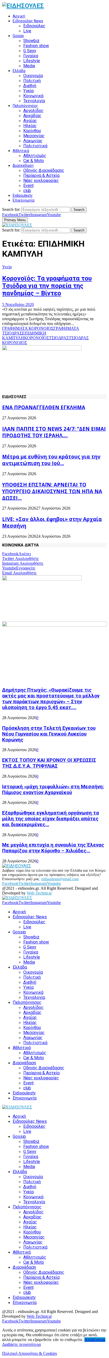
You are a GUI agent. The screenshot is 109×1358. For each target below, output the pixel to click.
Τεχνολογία (34, 100)
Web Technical (39, 893)
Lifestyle (31, 60)
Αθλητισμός (34, 155)
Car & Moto (33, 160)
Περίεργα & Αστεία (41, 175)
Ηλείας (30, 125)
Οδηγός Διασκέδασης (43, 170)
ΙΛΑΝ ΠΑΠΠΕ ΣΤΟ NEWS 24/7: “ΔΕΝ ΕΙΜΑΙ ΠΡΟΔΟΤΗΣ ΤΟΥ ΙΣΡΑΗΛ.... (54, 432)
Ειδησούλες (34, 25)
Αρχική (19, 16)
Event (28, 185)
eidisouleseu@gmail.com (60, 879)
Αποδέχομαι (94, 1339)
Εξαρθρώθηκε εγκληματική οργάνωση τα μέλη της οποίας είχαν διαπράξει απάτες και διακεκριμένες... (50, 818)
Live (27, 30)
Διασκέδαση (23, 165)
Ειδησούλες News (28, 21)
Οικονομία (33, 75)
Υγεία (28, 90)
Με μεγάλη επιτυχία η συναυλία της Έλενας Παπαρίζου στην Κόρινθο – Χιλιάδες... (53, 848)
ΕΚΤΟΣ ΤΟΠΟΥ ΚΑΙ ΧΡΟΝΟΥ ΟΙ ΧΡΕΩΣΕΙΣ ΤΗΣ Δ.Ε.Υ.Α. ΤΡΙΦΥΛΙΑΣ (49, 763)
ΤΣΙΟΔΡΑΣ (59, 338)
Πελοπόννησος (25, 106)
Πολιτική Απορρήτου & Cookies (29, 1353)
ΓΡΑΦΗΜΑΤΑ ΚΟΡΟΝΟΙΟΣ (27, 328)
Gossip (18, 36)
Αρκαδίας (32, 115)
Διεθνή (29, 85)
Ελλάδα (19, 71)
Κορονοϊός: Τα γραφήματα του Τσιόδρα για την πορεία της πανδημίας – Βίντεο (47, 286)
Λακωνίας (33, 140)
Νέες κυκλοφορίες (41, 180)
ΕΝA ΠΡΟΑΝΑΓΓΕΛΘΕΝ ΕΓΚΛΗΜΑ (43, 407)
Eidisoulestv (23, 195)
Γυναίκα (30, 55)
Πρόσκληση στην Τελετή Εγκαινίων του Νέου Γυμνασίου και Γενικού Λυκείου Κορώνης (49, 734)
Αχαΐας (30, 120)
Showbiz (31, 40)
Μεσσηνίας (34, 135)
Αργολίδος (33, 110)
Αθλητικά (21, 151)
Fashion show (36, 45)
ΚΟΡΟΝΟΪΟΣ (36, 338)
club (27, 190)
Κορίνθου (32, 130)
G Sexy (29, 50)
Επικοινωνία (23, 200)
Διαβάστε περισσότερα (21, 1344)
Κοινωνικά (33, 95)
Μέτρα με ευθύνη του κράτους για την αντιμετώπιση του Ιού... (51, 459)
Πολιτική (32, 80)
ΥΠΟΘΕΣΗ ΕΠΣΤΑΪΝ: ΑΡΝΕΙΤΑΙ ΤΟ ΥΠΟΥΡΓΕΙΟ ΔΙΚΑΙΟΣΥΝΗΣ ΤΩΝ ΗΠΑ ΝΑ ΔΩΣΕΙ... (52, 491)
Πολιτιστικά (35, 145)
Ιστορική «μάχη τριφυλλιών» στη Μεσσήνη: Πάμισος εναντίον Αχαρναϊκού (53, 789)
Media (29, 65)
